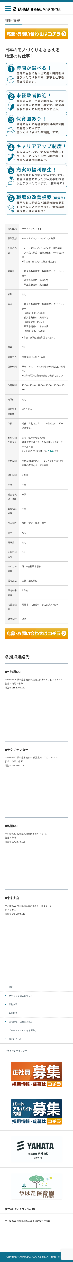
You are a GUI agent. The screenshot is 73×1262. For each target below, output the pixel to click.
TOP (11, 987)
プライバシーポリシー (16, 1050)
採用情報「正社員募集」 (21, 1021)
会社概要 (13, 1013)
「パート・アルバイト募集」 (23, 1030)
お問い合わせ (15, 1039)
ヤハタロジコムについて (21, 996)
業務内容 (13, 1004)
